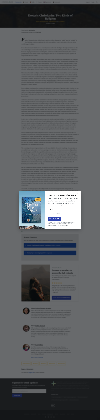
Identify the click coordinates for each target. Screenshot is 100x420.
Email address (51, 210)
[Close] (78, 193)
